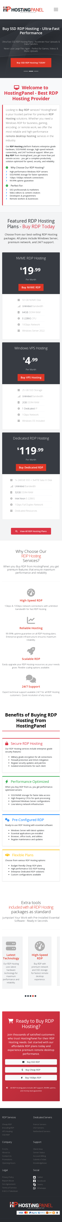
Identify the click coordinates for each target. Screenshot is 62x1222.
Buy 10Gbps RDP (33, 1077)
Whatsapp (41, 1188)
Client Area (38, 1149)
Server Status (39, 1152)
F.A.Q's (5, 1149)
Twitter (40, 1177)
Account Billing (39, 1156)
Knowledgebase (40, 1163)
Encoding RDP (8, 1127)
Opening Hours (8, 1163)
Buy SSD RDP (33, 1062)
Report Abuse (8, 1180)
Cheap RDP (7, 1124)
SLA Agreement (8, 1184)
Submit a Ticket (39, 1159)
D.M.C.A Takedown (10, 1191)
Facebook (41, 1181)
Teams (40, 1184)
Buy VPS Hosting (31, 377)
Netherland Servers (41, 1131)
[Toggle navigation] (56, 9)
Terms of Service (9, 1187)
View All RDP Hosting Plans (33, 531)
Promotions (7, 1159)
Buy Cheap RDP (33, 1069)
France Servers (39, 1124)
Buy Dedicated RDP (31, 467)
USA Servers (38, 1127)
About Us (6, 1152)
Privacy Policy (8, 1177)
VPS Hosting (7, 1131)
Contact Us (6, 1156)
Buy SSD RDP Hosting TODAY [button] (27, 62)
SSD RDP (6, 1134)
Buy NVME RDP (31, 287)
